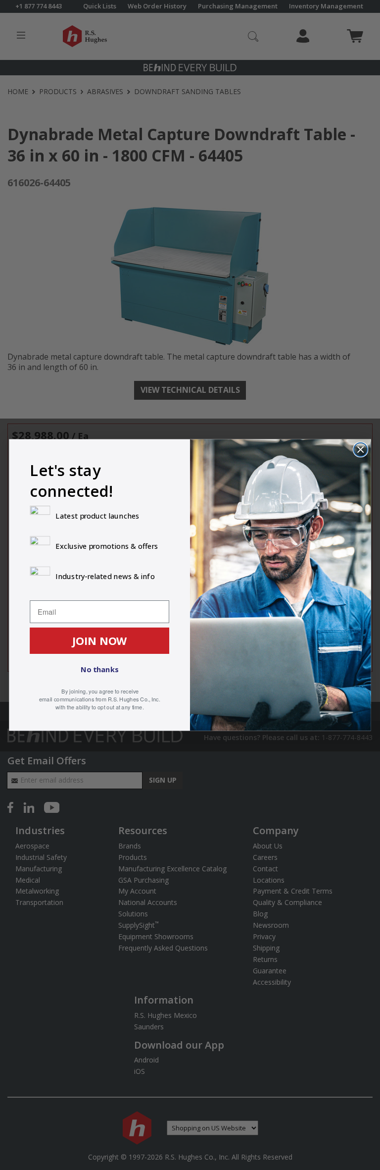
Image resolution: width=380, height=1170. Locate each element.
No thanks (99, 669)
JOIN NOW (99, 640)
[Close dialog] (360, 449)
